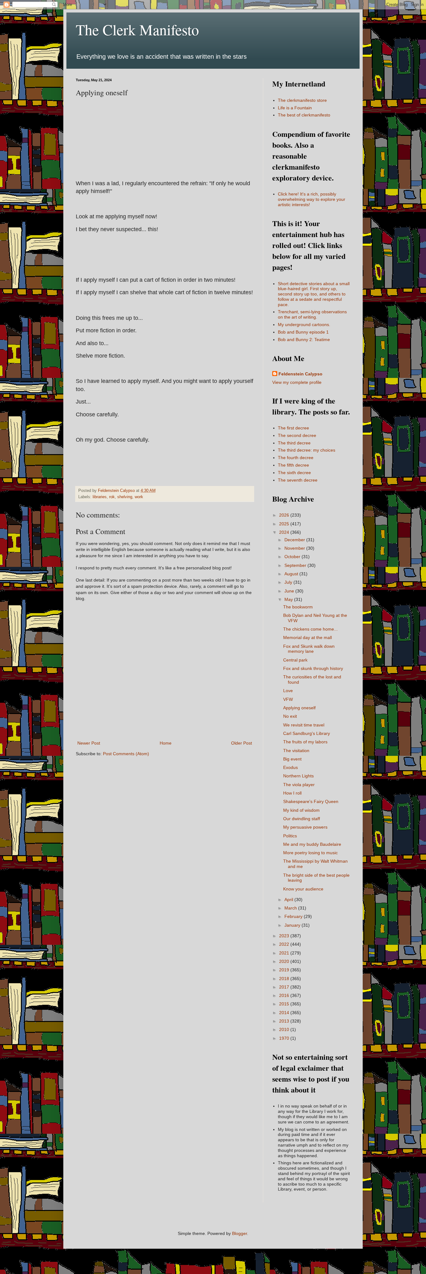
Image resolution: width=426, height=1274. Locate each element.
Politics (290, 835)
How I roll (292, 793)
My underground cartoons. (304, 324)
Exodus (290, 767)
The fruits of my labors (305, 741)
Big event (292, 758)
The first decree (293, 427)
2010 (284, 1029)
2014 (284, 1012)
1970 (284, 1038)
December (295, 539)
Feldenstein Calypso (300, 373)
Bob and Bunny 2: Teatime (304, 339)
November (295, 548)
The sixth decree (294, 472)
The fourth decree (295, 457)
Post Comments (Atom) (126, 753)
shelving (124, 497)
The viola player (299, 784)
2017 (284, 986)
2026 (284, 515)
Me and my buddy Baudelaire (312, 844)
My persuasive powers (305, 827)
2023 (284, 935)
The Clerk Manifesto (137, 29)
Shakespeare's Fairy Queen (310, 801)
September (295, 565)
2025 (284, 523)
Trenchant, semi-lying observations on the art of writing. (312, 314)
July (288, 582)
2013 (284, 1021)
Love (288, 690)
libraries (100, 497)
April (289, 899)
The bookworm (298, 606)
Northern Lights (298, 775)
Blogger (239, 1233)
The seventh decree (297, 480)
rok (112, 497)
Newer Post (88, 743)
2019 (284, 969)
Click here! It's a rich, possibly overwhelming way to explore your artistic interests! (311, 199)
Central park (295, 659)
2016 (284, 995)
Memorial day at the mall (307, 637)
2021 (284, 952)
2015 (284, 1003)
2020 (284, 961)
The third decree (294, 442)
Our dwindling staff (301, 818)
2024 (284, 532)
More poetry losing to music (310, 852)
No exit (290, 716)
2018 (284, 978)
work (139, 497)
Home (166, 743)
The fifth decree (293, 465)
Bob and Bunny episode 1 (303, 332)
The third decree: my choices (306, 450)
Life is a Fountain (295, 107)
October (293, 556)
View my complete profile (297, 382)
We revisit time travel (303, 724)
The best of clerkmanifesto (304, 114)
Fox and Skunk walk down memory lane (309, 649)
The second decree (297, 435)
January (293, 925)
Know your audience (303, 888)
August (291, 573)
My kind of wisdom (301, 810)
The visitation (296, 750)
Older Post (241, 743)
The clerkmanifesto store (302, 100)
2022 (284, 944)
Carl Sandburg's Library (306, 733)
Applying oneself (299, 707)
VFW (288, 699)
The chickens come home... (310, 629)
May (289, 599)
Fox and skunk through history (313, 668)
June (289, 590)
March (291, 907)
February (294, 916)
